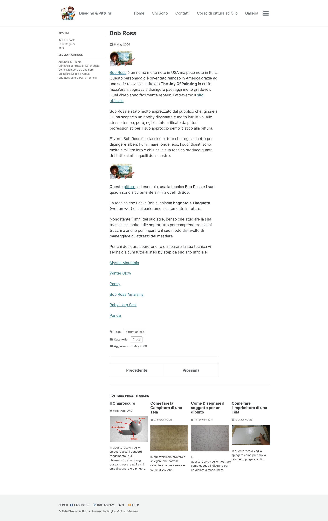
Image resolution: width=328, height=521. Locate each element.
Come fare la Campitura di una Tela (166, 407)
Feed (135, 505)
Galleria (251, 13)
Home (139, 13)
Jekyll (110, 511)
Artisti (137, 339)
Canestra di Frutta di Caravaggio (78, 65)
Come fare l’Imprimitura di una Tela (249, 407)
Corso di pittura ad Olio (217, 13)
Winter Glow (120, 273)
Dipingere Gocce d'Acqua (74, 73)
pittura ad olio (135, 331)
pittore (129, 186)
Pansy (115, 284)
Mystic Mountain (124, 262)
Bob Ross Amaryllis (126, 294)
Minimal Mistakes (127, 511)
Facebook (68, 40)
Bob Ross (123, 33)
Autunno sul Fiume (69, 61)
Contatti (182, 13)
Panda (115, 315)
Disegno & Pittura (95, 13)
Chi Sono (160, 13)
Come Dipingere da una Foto (76, 69)
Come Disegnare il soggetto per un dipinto (207, 407)
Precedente (136, 370)
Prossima (191, 370)
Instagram (68, 44)
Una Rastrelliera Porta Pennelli (77, 77)
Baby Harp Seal (123, 305)
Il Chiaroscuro (122, 403)
